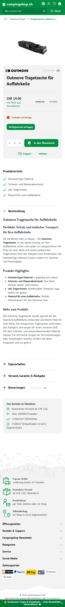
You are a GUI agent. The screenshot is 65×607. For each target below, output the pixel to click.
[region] (32, 46)
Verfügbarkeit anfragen (21, 126)
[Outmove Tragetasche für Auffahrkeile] (32, 46)
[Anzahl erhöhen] (20, 143)
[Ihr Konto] (48, 3)
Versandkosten (53, 598)
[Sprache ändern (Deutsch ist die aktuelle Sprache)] (43, 4)
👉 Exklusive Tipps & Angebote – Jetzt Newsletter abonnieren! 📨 (32, 603)
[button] (32, 211)
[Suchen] (44, 11)
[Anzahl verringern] (10, 143)
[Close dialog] (62, 603)
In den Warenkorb (44, 143)
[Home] (5, 19)
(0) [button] (58, 70)
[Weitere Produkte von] (16, 70)
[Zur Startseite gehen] (17, 4)
